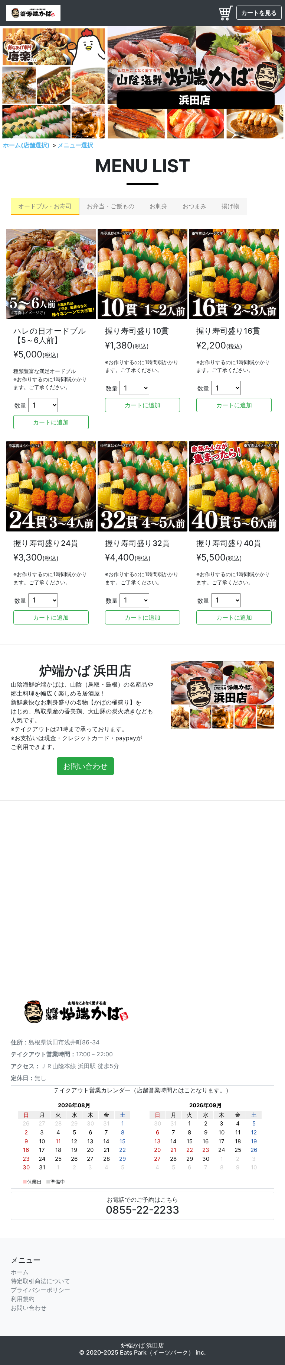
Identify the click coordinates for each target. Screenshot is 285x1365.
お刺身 (158, 206)
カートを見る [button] (259, 12)
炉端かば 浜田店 (142, 1345)
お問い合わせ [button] (85, 766)
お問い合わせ (28, 1307)
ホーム (20, 1272)
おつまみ (194, 206)
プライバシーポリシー (40, 1290)
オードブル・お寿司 (45, 206)
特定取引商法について (40, 1281)
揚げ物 (230, 206)
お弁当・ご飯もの (110, 206)
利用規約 (23, 1299)
